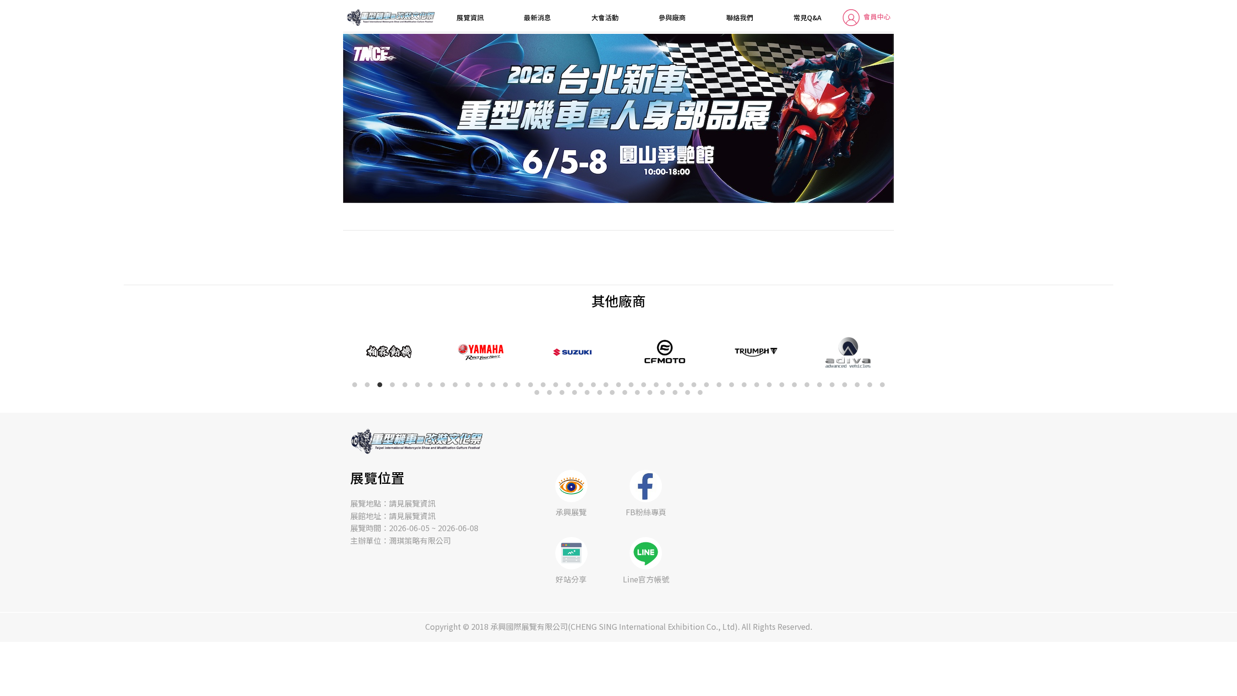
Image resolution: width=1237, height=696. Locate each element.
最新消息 (537, 17)
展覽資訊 (470, 17)
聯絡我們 (739, 17)
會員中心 (877, 16)
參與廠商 (672, 17)
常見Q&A (807, 17)
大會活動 (604, 17)
